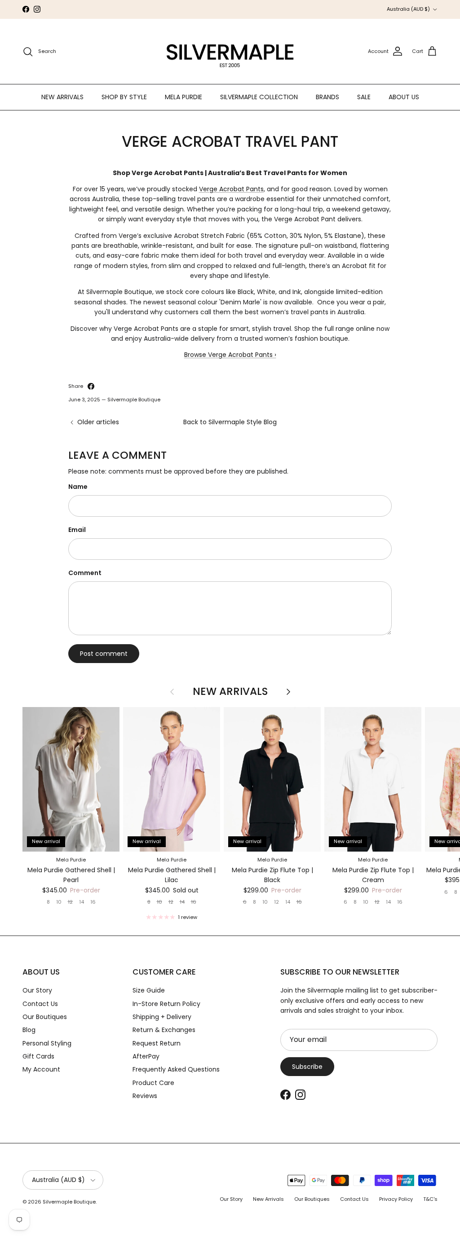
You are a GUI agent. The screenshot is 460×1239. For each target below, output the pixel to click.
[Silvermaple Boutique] (230, 51)
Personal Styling (46, 1043)
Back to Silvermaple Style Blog (230, 421)
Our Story (37, 990)
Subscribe (307, 1066)
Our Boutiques (44, 1016)
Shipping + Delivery (162, 1016)
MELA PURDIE (183, 96)
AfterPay (146, 1056)
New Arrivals (230, 691)
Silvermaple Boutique (69, 1201)
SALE (364, 96)
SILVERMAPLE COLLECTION (259, 96)
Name (78, 487)
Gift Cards (38, 1056)
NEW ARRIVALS (62, 96)
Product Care (153, 1082)
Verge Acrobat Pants (231, 189)
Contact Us (40, 1003)
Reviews (145, 1095)
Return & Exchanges (164, 1029)
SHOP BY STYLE (124, 96)
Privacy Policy (396, 1199)
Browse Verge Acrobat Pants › (230, 354)
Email (77, 530)
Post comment (104, 653)
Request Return (157, 1043)
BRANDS (327, 96)
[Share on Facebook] (91, 386)
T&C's (430, 1199)
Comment (85, 573)
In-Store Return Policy (166, 1003)
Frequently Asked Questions (176, 1069)
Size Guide (149, 990)
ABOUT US (404, 96)
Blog (28, 1029)
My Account (41, 1069)
